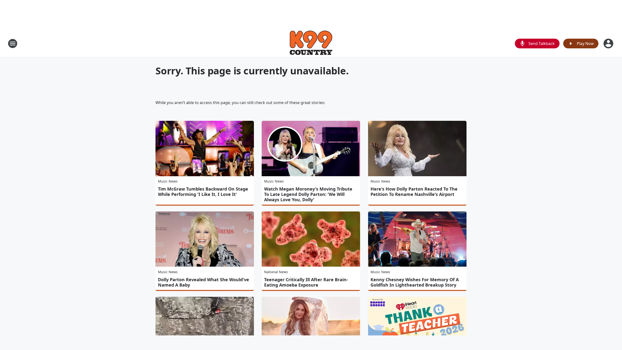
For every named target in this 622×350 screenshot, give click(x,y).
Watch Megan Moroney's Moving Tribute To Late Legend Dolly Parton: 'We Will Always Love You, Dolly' (308, 194)
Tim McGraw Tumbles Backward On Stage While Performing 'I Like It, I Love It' (203, 191)
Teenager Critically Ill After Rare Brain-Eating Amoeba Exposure (306, 282)
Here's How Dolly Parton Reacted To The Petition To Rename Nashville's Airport (414, 191)
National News (276, 272)
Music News (168, 181)
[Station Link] (311, 43)
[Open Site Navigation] (12, 43)
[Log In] (609, 43)
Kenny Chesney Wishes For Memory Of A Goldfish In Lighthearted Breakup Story (415, 282)
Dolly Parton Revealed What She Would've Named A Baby (203, 282)
